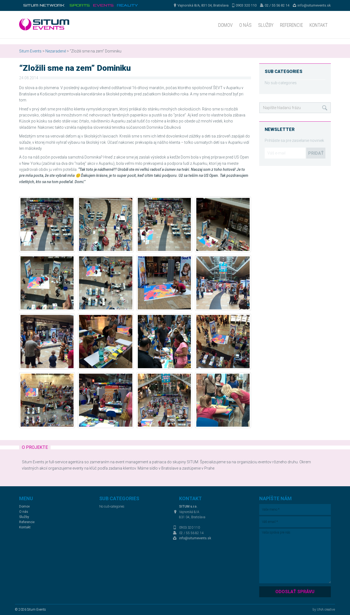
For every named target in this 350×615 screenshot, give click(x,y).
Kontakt (319, 25)
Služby (265, 25)
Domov (225, 25)
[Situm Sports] (79, 5)
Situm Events (30, 51)
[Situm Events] (103, 5)
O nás (245, 25)
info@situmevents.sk (314, 5)
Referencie (291, 25)
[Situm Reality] (127, 5)
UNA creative (326, 609)
